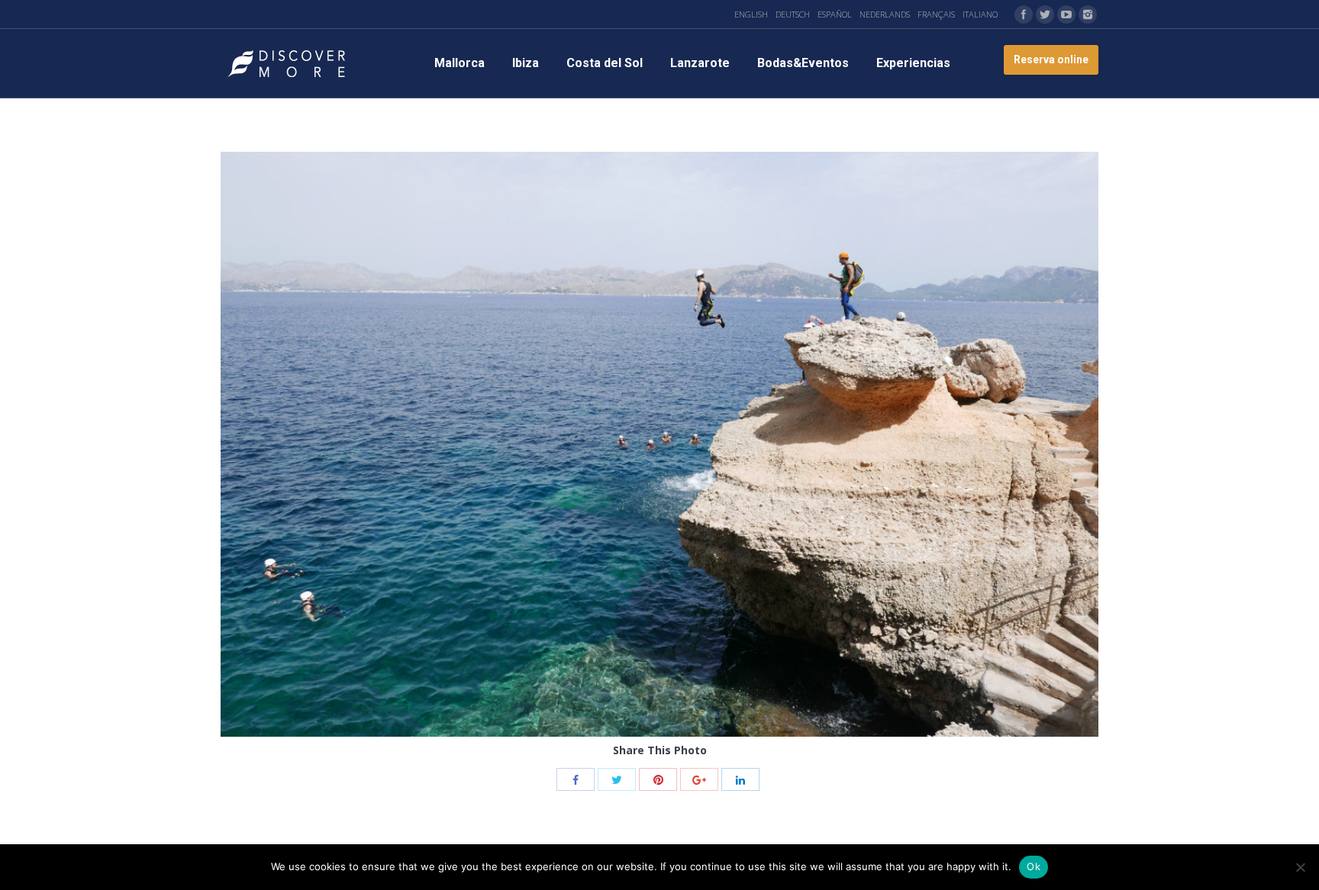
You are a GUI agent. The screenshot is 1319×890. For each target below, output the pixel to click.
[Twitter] (1045, 14)
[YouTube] (1066, 14)
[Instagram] (1088, 14)
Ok (1033, 866)
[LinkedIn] (740, 779)
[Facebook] (1023, 14)
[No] (1300, 867)
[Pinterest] (658, 779)
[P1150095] (659, 444)
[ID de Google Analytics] (699, 779)
